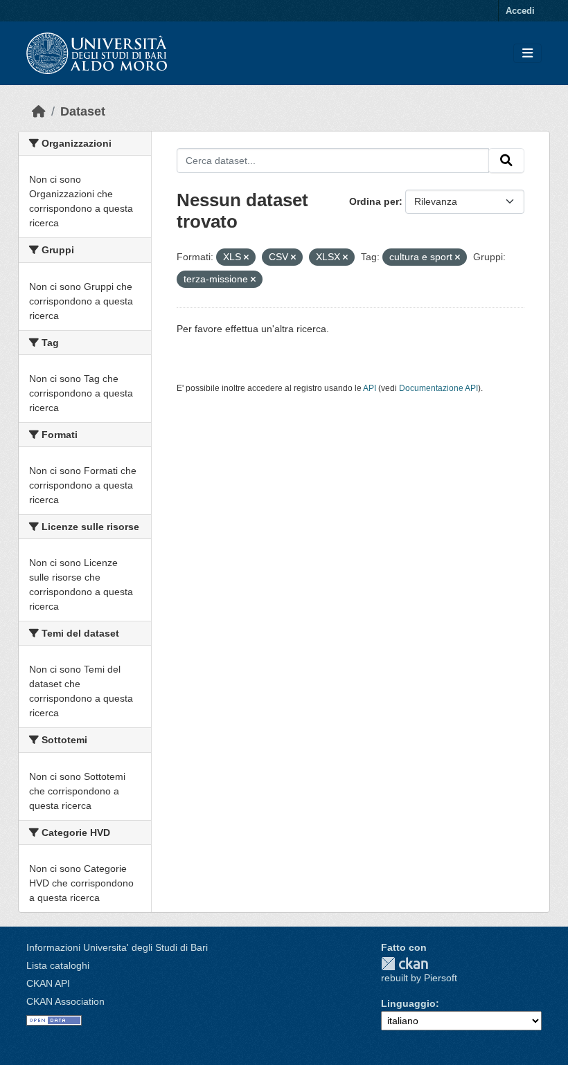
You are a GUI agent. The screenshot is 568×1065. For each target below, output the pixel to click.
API (369, 388)
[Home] (39, 111)
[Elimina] (246, 257)
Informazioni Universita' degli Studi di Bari (117, 947)
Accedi (520, 11)
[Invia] (506, 160)
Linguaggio (408, 1003)
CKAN (404, 963)
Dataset (82, 111)
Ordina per (374, 201)
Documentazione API (438, 388)
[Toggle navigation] (527, 54)
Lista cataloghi (57, 965)
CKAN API (48, 983)
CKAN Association (65, 1001)
